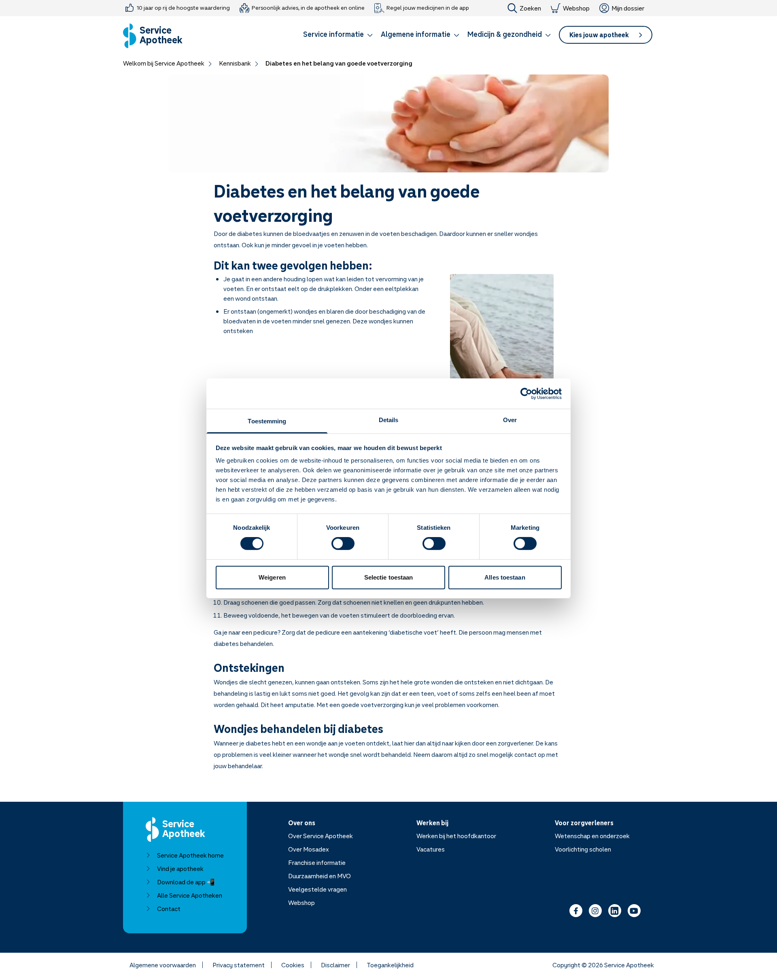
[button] (337, 35)
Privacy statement (238, 965)
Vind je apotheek (180, 868)
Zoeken (530, 8)
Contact (168, 908)
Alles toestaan (504, 577)
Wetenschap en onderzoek (592, 835)
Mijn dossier (627, 8)
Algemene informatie (415, 34)
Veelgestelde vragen (317, 889)
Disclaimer (335, 965)
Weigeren (272, 577)
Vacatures (430, 849)
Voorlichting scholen (583, 849)
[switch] (343, 543)
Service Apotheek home (190, 855)
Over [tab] (510, 419)
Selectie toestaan (388, 577)
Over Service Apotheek (320, 835)
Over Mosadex (308, 849)
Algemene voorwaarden (163, 965)
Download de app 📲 (186, 881)
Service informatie (333, 34)
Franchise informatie (317, 862)
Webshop (576, 8)
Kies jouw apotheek (599, 34)
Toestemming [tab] (267, 421)
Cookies (292, 965)
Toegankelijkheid (390, 965)
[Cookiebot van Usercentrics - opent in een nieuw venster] (526, 393)
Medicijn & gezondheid (504, 34)
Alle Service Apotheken (189, 895)
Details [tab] (389, 419)
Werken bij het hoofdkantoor (456, 835)
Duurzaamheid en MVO (319, 875)
